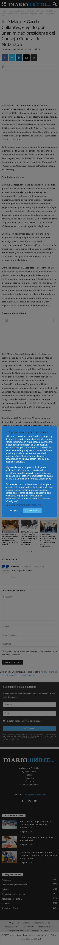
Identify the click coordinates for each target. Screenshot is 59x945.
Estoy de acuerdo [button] (32, 510)
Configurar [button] (13, 510)
